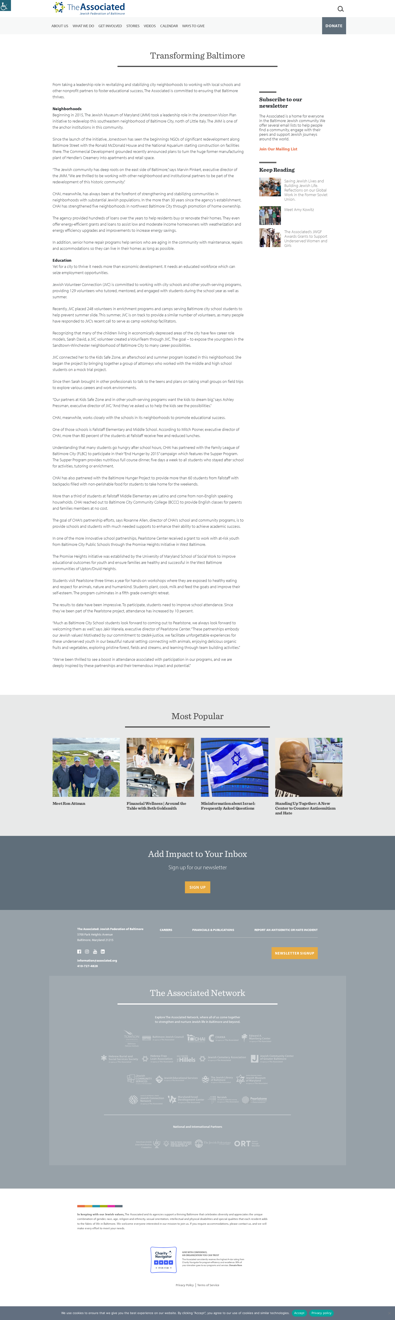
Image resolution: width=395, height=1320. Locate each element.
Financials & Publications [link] (213, 930)
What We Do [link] (83, 25)
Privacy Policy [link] (185, 1285)
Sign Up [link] (197, 887)
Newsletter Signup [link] (294, 953)
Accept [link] (299, 1313)
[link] (5, 5)
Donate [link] (334, 25)
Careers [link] (166, 930)
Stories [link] (132, 25)
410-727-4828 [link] (87, 966)
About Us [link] (59, 25)
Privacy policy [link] (322, 1313)
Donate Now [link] (235, 1265)
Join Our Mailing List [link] (278, 149)
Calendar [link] (169, 25)
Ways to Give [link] (193, 25)
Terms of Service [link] (208, 1285)
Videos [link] (150, 25)
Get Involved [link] (110, 25)
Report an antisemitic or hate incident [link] (286, 930)
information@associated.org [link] (97, 960)
